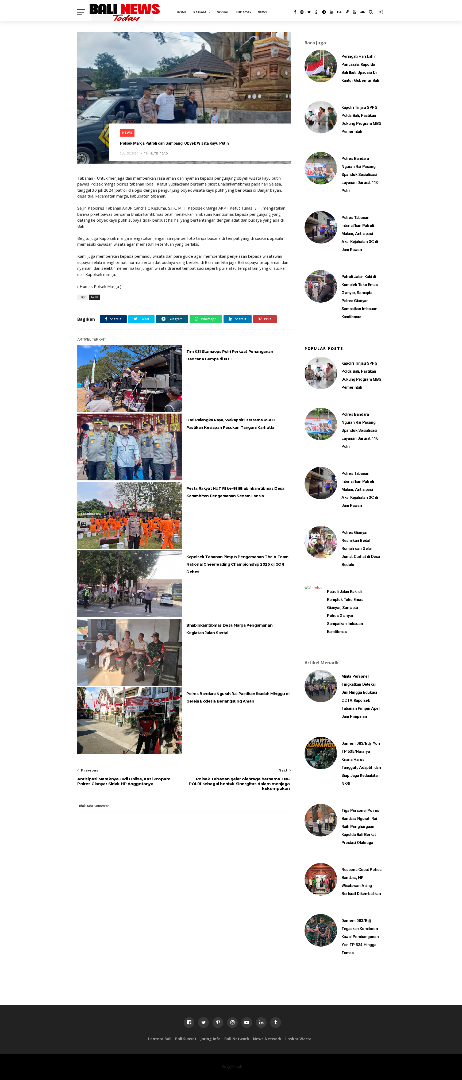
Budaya (242, 12)
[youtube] (354, 12)
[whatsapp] (316, 12)
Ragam (199, 12)
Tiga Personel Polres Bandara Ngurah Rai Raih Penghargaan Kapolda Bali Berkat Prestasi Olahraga (360, 826)
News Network (267, 1038)
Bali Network (236, 1038)
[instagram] (301, 12)
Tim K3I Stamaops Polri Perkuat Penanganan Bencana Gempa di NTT (229, 355)
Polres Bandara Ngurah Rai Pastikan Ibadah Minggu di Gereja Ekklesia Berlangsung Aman (238, 697)
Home (182, 12)
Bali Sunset (186, 1038)
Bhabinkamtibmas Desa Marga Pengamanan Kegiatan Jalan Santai (229, 629)
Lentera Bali (159, 1038)
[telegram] (324, 12)
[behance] (339, 12)
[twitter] (309, 12)
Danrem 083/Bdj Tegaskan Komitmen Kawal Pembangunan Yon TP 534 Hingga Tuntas (360, 936)
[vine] (347, 12)
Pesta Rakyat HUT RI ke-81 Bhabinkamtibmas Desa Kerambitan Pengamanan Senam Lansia (235, 492)
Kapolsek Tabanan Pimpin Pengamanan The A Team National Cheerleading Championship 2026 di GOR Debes (237, 564)
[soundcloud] (362, 12)
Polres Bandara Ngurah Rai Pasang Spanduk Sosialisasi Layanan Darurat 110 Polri (359, 174)
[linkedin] (331, 12)
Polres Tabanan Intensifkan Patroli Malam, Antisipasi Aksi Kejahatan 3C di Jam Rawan (359, 233)
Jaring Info (210, 1038)
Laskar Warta (298, 1038)
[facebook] (295, 12)
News (262, 12)
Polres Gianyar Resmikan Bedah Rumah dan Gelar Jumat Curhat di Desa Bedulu (360, 548)
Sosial (223, 12)
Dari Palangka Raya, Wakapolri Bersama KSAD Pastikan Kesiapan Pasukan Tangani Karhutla (230, 424)
